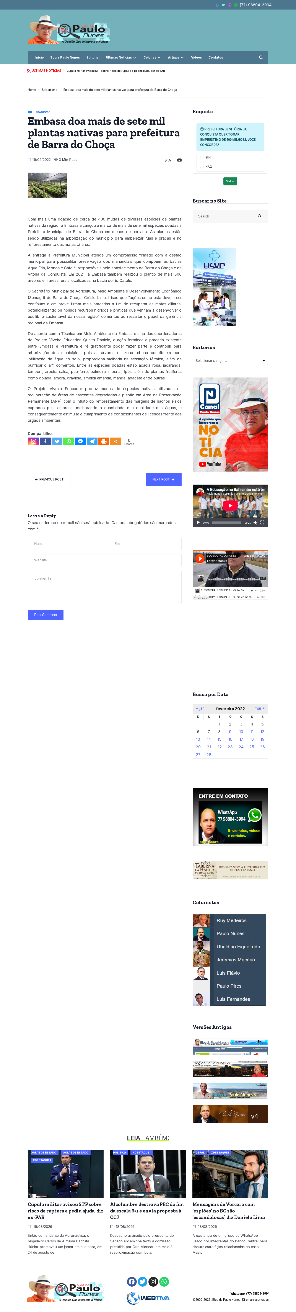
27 (198, 754)
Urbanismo (49, 89)
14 (209, 739)
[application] (230, 505)
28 (209, 754)
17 (241, 739)
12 (262, 731)
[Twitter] (57, 441)
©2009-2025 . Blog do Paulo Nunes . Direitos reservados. (231, 1296)
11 (251, 731)
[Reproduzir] (198, 522)
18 (252, 739)
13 (198, 739)
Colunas (149, 57)
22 (219, 747)
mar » (260, 708)
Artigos (174, 57)
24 (241, 747)
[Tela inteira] (262, 522)
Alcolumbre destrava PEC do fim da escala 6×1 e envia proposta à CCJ (147, 1210)
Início (39, 57)
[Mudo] (255, 522)
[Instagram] (33, 441)
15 (219, 739)
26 (262, 747)
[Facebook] (45, 441)
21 (209, 747)
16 (230, 739)
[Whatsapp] (68, 441)
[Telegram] (92, 441)
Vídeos (196, 57)
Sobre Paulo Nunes (65, 57)
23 (230, 747)
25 (251, 747)
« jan (200, 708)
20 (198, 747)
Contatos (215, 57)
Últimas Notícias (119, 57)
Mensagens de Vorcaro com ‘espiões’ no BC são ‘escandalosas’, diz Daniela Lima (228, 1210)
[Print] (103, 441)
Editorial (92, 57)
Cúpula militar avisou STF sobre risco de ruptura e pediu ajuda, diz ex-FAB (116, 70)
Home (32, 89)
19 (262, 739)
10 (241, 731)
